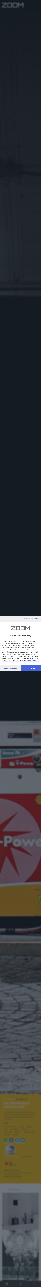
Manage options (10, 668)
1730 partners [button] (15, 641)
